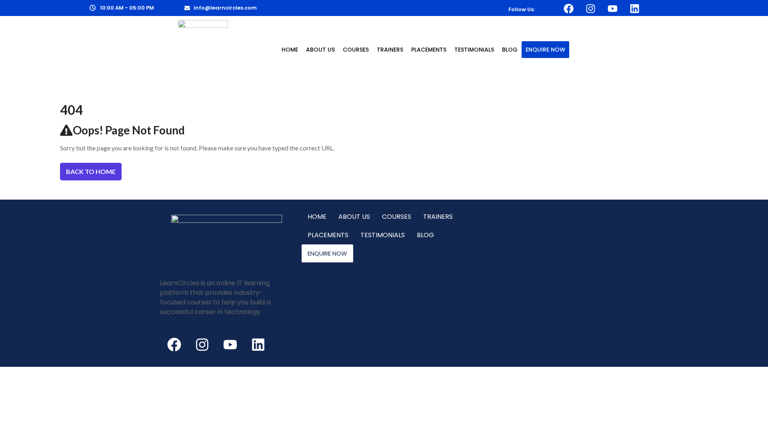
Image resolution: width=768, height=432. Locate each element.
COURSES (356, 50)
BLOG (510, 50)
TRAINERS (390, 50)
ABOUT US (320, 50)
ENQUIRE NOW (545, 50)
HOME (290, 50)
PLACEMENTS (428, 50)
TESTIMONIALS (474, 50)
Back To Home (91, 171)
